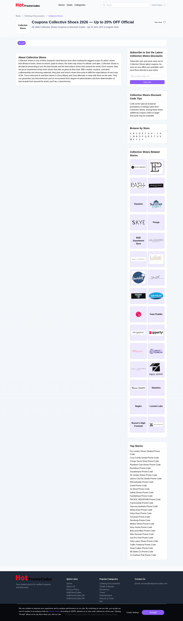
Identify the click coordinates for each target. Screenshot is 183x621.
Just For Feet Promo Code (141, 538)
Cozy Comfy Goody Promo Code (144, 458)
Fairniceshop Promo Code (141, 503)
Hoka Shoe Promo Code (141, 513)
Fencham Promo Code (140, 517)
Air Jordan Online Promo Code (143, 475)
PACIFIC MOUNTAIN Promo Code (145, 499)
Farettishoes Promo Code (141, 496)
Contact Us (140, 579)
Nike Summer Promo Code (142, 534)
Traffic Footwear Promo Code (143, 545)
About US (70, 586)
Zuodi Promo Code (138, 485)
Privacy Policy (72, 589)
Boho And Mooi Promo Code (142, 531)
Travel (102, 592)
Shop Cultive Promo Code (141, 548)
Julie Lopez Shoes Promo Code (144, 541)
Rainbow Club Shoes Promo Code (145, 465)
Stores (61, 5)
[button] (158, 4)
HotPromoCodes (73, 592)
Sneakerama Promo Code (141, 472)
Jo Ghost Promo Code (140, 489)
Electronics (104, 589)
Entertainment (105, 595)
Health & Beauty (106, 586)
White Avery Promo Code (141, 510)
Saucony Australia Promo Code (144, 506)
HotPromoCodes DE (75, 595)
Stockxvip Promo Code (140, 520)
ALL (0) (21, 43)
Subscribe (147, 82)
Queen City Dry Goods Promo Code (146, 479)
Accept (153, 612)
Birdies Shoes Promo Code (142, 524)
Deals (69, 5)
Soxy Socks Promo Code (141, 527)
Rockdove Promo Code (140, 468)
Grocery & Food (106, 598)
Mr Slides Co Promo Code (141, 552)
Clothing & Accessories (35, 16)
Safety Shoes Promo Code (141, 492)
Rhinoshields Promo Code (141, 482)
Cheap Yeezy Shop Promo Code (144, 461)
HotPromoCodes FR (75, 598)
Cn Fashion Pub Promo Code (143, 555)
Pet (100, 601)
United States (157, 5)
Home (18, 16)
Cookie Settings (132, 612)
